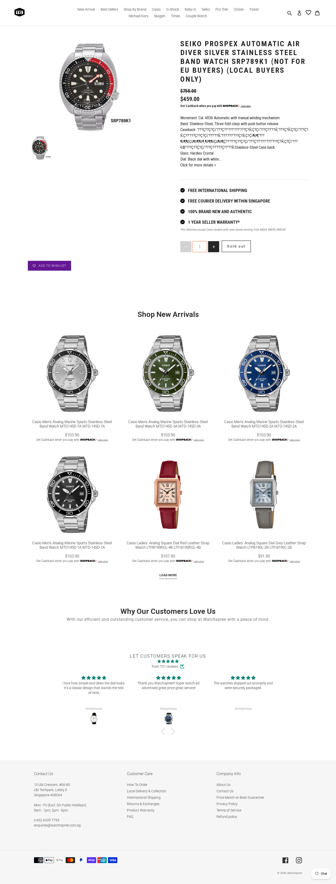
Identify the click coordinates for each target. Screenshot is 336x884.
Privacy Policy (227, 804)
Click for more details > (198, 165)
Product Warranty (140, 810)
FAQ (130, 817)
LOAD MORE (168, 575)
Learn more (246, 106)
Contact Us (224, 791)
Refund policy (226, 817)
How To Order (137, 785)
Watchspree (294, 873)
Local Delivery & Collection (146, 791)
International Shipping (144, 797)
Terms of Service (228, 810)
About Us (223, 785)
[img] (168, 661)
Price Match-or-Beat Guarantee (240, 797)
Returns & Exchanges (143, 804)
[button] (164, 731)
